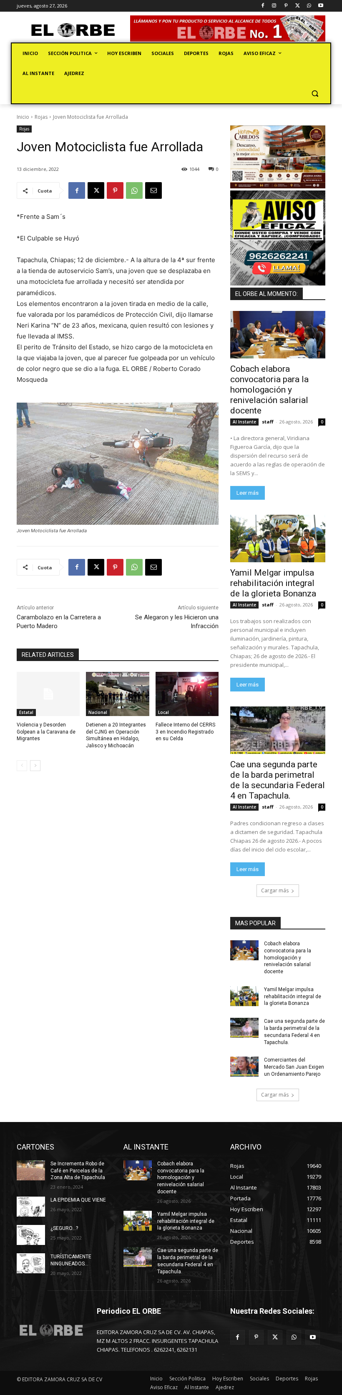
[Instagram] (274, 6)
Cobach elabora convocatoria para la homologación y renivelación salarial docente (269, 390)
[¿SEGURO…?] (31, 1235)
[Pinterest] (286, 6)
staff (268, 421)
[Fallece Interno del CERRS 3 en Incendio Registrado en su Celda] (187, 694)
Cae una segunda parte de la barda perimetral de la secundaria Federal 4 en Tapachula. (277, 780)
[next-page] (35, 765)
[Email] (153, 190)
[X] (297, 6)
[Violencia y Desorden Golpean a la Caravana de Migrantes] (48, 694)
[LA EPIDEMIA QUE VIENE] (31, 1207)
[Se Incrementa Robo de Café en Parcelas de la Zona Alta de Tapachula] (31, 1170)
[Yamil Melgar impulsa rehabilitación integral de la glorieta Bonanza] (277, 538)
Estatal (26, 712)
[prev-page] (22, 765)
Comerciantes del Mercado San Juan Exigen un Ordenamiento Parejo (294, 1067)
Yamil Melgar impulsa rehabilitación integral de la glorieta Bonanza (273, 583)
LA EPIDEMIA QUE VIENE (78, 1200)
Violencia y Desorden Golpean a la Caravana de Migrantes (46, 732)
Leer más (247, 493)
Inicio (23, 116)
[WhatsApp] (309, 6)
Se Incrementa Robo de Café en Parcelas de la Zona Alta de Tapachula (77, 1171)
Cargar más (275, 890)
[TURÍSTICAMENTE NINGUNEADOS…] (31, 1263)
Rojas (41, 116)
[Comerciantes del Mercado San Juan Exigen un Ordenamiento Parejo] (244, 1067)
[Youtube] (320, 6)
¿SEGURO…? (64, 1228)
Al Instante (244, 422)
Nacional (97, 712)
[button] (314, 93)
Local (163, 712)
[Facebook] (262, 6)
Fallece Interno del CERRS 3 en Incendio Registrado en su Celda (185, 732)
